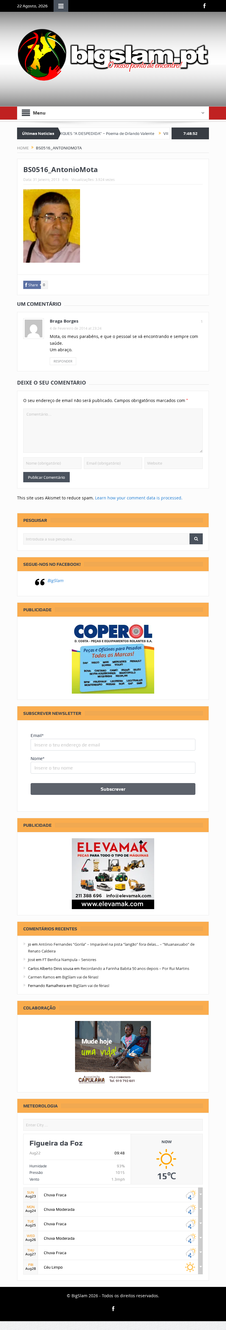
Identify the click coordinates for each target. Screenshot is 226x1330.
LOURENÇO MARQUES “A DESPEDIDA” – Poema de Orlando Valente (75, 133)
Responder (63, 361)
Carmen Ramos (41, 977)
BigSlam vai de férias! (80, 977)
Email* (37, 735)
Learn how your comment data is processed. (138, 498)
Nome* (37, 758)
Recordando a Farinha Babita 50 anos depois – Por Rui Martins (135, 968)
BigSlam (55, 580)
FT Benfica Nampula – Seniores (69, 959)
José (31, 959)
